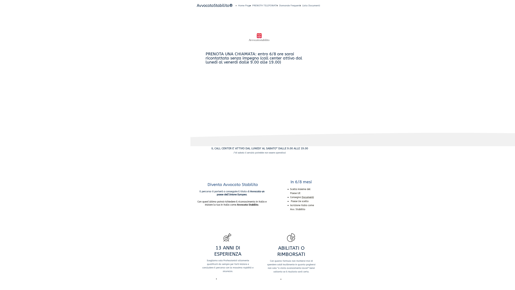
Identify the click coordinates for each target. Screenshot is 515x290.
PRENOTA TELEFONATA (265, 5)
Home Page (244, 5)
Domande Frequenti (290, 5)
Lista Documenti (311, 5)
